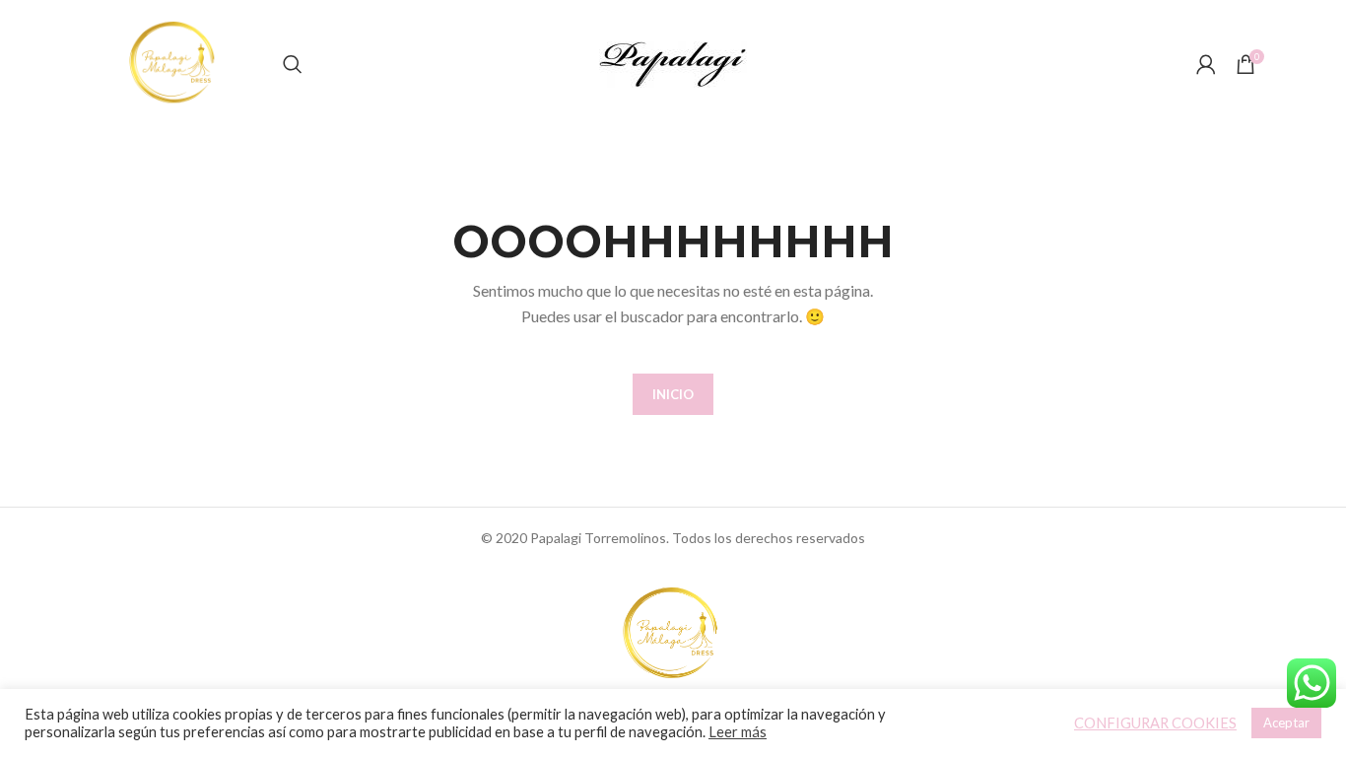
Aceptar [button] (1286, 722)
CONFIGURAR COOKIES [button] (1155, 723)
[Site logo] (174, 62)
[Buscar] (292, 64)
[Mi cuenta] (1206, 64)
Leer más (737, 731)
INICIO (673, 394)
